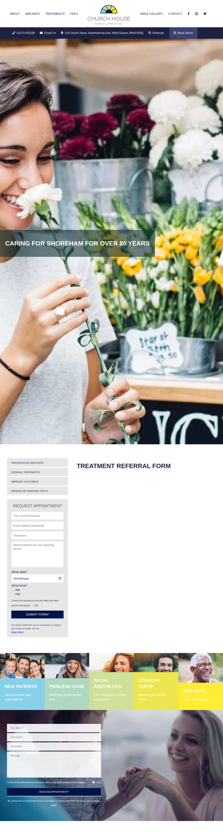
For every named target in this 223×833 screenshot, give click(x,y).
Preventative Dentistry (27, 463)
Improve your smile (24, 481)
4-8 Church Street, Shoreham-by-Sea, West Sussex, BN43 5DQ (104, 32)
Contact (175, 13)
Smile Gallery (151, 13)
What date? (19, 572)
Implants (32, 13)
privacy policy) (17, 632)
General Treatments (25, 472)
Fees (74, 13)
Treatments (55, 13)
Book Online (185, 32)
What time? (19, 585)
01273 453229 (26, 32)
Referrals (158, 32)
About (15, 13)
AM (17, 590)
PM (17, 594)
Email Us (50, 32)
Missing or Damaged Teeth (29, 491)
